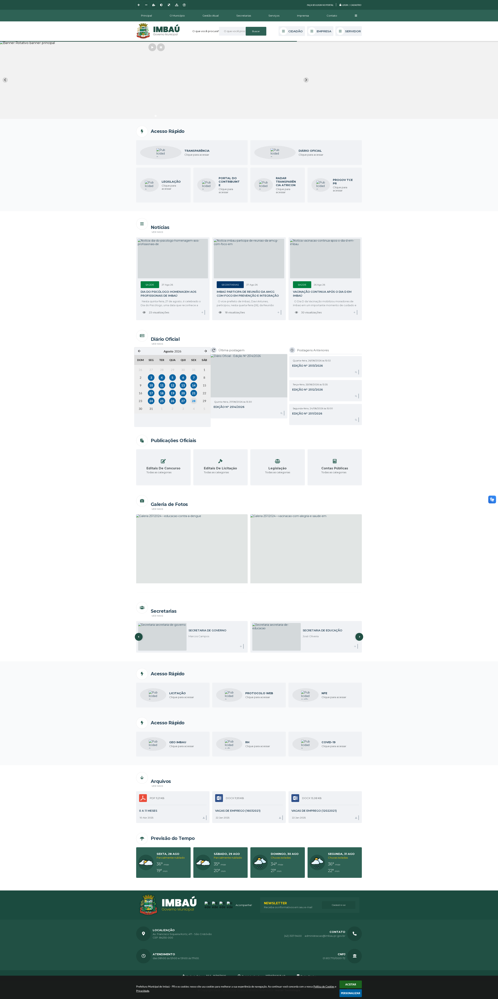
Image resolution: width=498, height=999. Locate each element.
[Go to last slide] (5, 80)
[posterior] (205, 351)
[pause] (161, 47)
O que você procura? (205, 31)
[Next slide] (306, 80)
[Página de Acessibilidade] (184, 5)
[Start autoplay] (152, 47)
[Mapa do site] (176, 5)
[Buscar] (256, 31)
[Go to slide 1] (155, 116)
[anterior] (139, 351)
